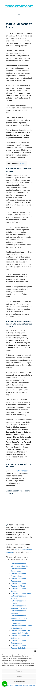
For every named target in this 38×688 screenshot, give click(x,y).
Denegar (19, 676)
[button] (35, 651)
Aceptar (19, 671)
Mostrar (22, 163)
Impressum (32, 685)
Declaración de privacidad (21, 685)
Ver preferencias (19, 682)
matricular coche (22, 471)
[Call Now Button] (4, 684)
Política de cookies (8, 685)
